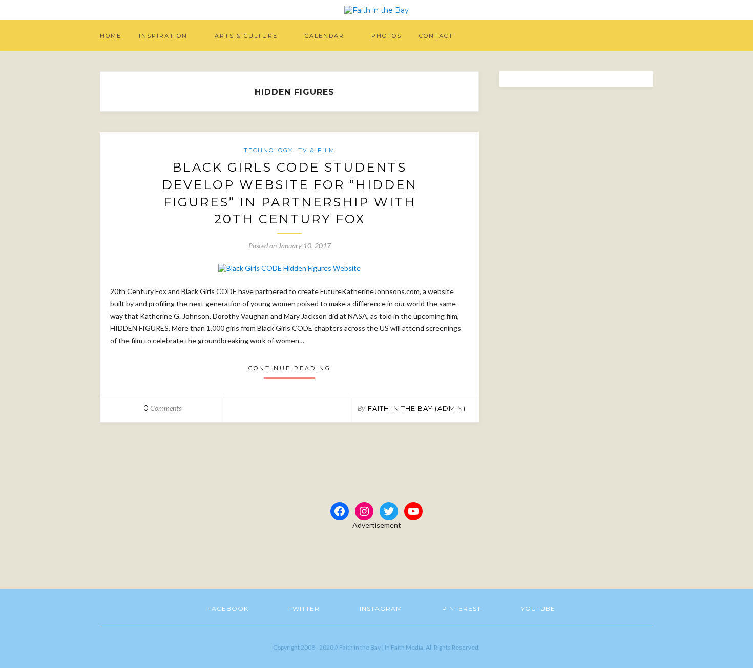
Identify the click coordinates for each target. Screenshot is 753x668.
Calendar (324, 35)
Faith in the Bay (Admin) (417, 408)
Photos (386, 35)
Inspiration (163, 35)
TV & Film (316, 150)
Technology (268, 150)
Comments (162, 408)
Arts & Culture (246, 35)
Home (110, 35)
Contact (436, 35)
